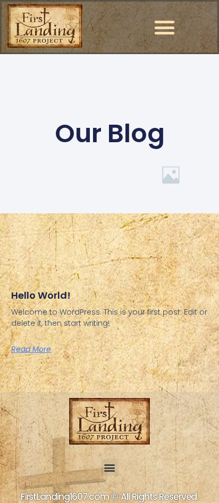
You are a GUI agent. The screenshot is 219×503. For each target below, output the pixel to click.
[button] (164, 27)
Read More (31, 349)
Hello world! (41, 295)
